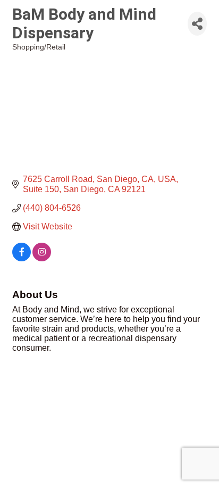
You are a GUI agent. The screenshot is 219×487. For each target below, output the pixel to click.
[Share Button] (197, 24)
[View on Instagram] (41, 258)
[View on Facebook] (21, 258)
